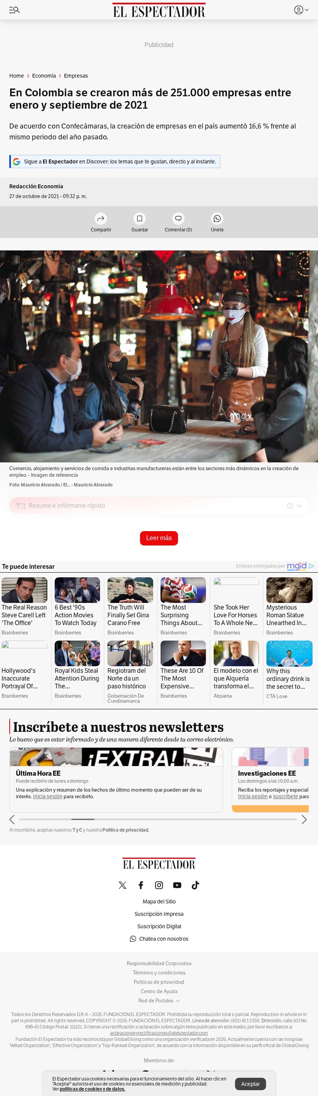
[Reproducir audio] (21, 550)
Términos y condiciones (159, 973)
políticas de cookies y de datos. (92, 1089)
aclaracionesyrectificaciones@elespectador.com (159, 1033)
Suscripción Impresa (159, 913)
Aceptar (250, 1083)
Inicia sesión (47, 796)
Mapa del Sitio (159, 901)
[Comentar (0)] (178, 219)
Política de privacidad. (125, 830)
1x (300, 561)
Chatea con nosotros (163, 938)
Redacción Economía (36, 186)
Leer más (159, 538)
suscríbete (285, 796)
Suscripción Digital (159, 926)
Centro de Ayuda (159, 991)
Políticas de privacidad (159, 982)
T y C (77, 830)
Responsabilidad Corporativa (159, 963)
